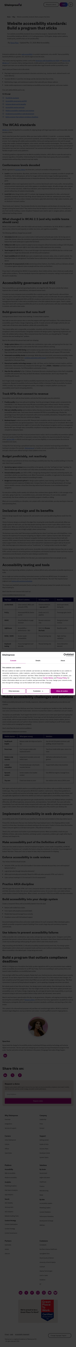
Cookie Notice (48, 678)
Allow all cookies (62, 691)
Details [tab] (38, 660)
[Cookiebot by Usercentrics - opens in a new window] (65, 654)
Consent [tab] (13, 660)
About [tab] (63, 660)
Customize (37, 691)
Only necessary (14, 691)
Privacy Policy (62, 678)
